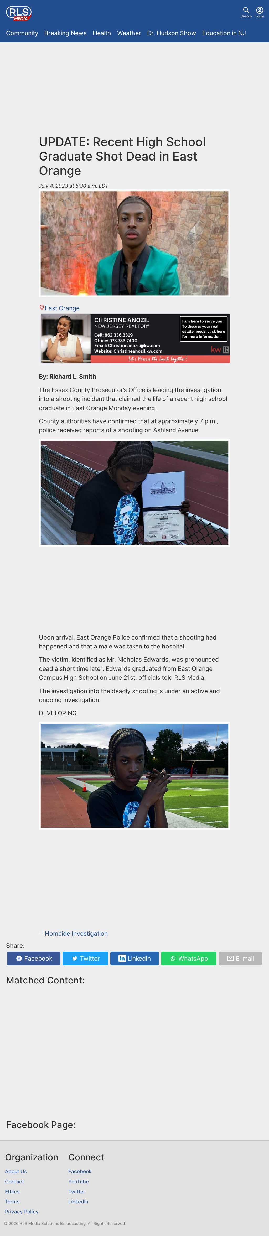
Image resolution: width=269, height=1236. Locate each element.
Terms (12, 1201)
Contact (14, 1181)
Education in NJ (224, 33)
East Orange (62, 308)
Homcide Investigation (76, 933)
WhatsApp (192, 958)
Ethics (12, 1191)
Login (259, 16)
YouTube (78, 1181)
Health (102, 33)
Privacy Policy (22, 1211)
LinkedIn (138, 958)
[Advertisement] (134, 85)
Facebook (37, 958)
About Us (16, 1171)
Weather (129, 33)
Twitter (89, 958)
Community (22, 33)
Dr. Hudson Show (171, 33)
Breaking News (65, 33)
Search (246, 16)
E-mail (244, 958)
